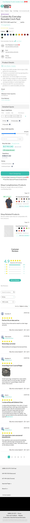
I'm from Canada (6, 495)
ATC (2, 90)
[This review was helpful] (24, 330)
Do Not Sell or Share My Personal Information (14, 517)
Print (2, 100)
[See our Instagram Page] (11, 508)
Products (7, 11)
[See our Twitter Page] (10, 502)
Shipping (20, 515)
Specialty (6, 124)
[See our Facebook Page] (11, 500)
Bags (11, 11)
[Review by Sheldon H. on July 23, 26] (6, 372)
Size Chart (18, 41)
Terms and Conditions (11, 515)
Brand (3, 89)
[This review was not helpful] (27, 330)
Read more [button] (9, 416)
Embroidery (7, 100)
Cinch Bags (15, 11)
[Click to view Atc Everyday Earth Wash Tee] (8, 202)
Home (2, 11)
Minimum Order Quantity (8, 93)
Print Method (5, 98)
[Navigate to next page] (24, 457)
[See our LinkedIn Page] (11, 505)
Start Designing (15, 173)
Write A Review (15, 280)
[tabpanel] (15, 387)
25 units (26, 131)
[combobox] (8, 297)
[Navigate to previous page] (6, 457)
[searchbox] (6, 292)
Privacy (19, 513)
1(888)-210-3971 (12, 513)
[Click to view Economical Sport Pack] (8, 231)
